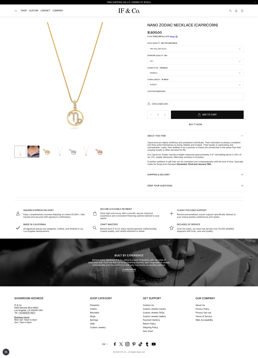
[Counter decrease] (151, 114)
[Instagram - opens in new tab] (127, 344)
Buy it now (195, 124)
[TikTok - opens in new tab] (140, 344)
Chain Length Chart (160, 103)
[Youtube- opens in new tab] (154, 344)
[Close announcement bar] (255, 2)
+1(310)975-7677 (26, 312)
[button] (15, 10)
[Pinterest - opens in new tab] (134, 344)
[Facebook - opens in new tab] (115, 344)
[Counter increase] (165, 114)
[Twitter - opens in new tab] (121, 344)
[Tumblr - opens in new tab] (147, 344)
